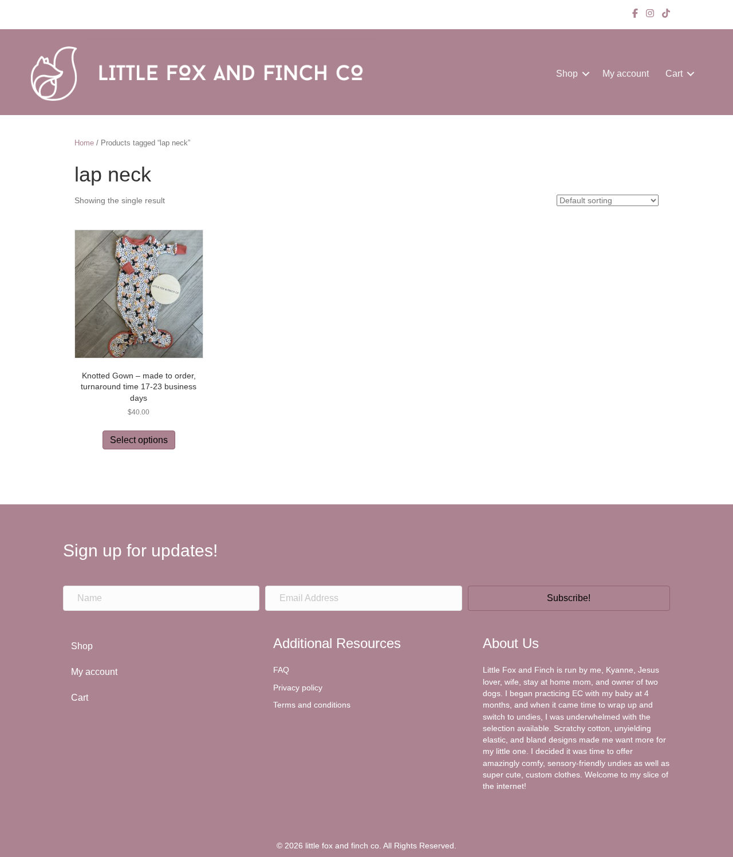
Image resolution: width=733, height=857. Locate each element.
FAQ (281, 669)
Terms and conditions (311, 704)
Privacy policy (297, 687)
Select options (139, 440)
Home (84, 143)
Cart (674, 73)
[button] (586, 73)
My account (625, 73)
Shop (567, 73)
